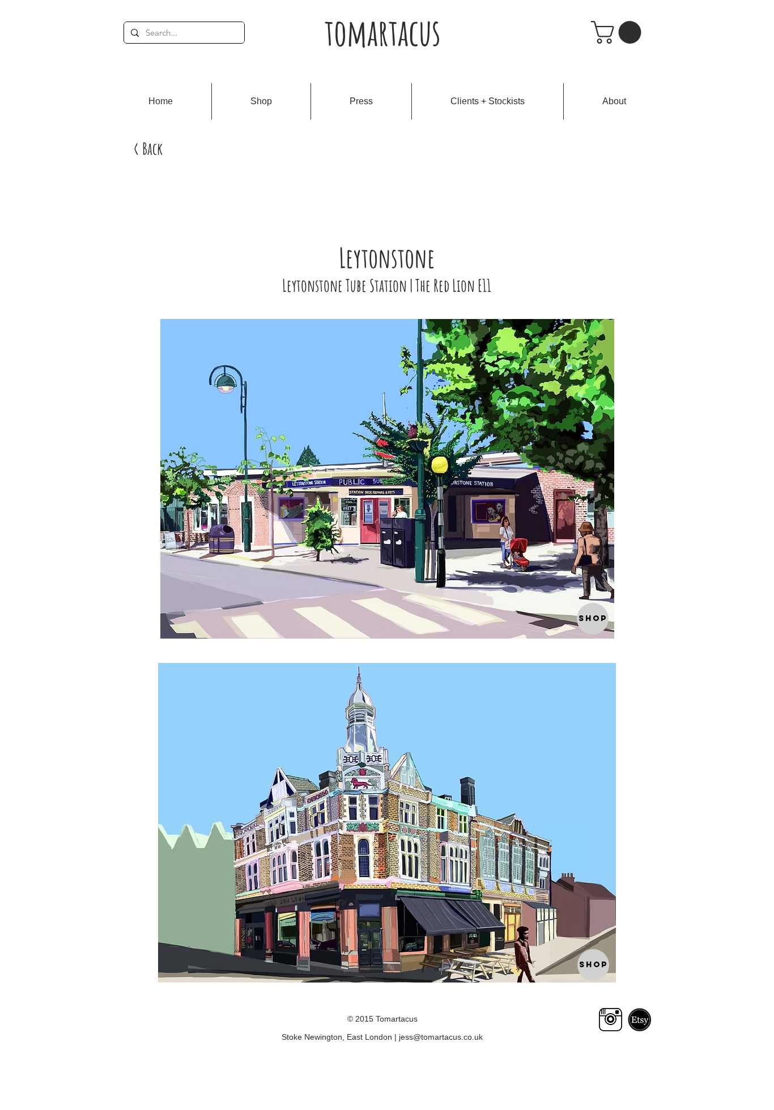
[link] (619, 32)
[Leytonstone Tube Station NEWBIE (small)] (387, 479)
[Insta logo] (610, 1019)
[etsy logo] (639, 1019)
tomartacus (383, 32)
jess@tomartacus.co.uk (441, 1036)
